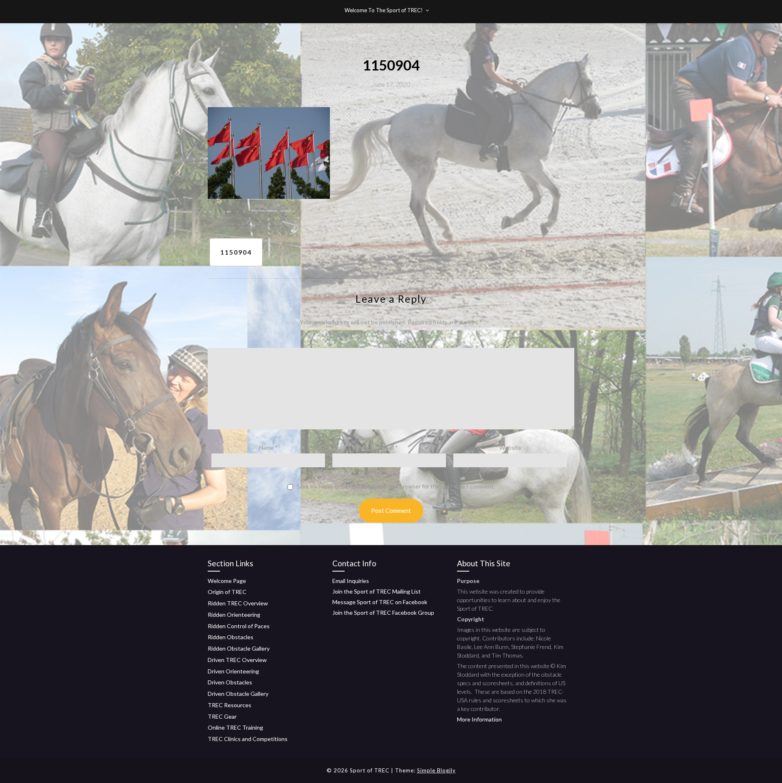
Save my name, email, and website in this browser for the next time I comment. (396, 486)
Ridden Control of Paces (239, 625)
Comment (391, 342)
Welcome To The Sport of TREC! (384, 10)
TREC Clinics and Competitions (248, 738)
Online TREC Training (235, 727)
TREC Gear (222, 716)
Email (389, 447)
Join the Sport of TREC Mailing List (376, 591)
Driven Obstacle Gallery (238, 693)
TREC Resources (229, 705)
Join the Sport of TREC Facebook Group (383, 612)
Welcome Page (227, 580)
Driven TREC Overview (237, 659)
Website (510, 447)
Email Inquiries (350, 580)
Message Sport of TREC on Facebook (379, 601)
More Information (479, 719)
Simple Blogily (436, 770)
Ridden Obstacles (230, 636)
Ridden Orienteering (234, 614)
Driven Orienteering (233, 671)
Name (268, 447)
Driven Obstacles (230, 682)
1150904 (236, 252)
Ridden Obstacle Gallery (239, 648)
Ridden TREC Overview (238, 603)
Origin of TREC (227, 591)
